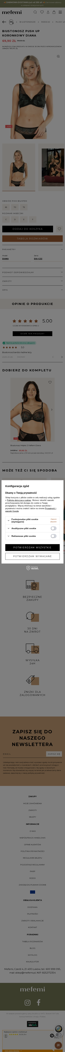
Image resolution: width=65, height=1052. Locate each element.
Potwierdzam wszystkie (32, 547)
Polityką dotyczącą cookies (19, 500)
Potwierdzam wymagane (32, 556)
